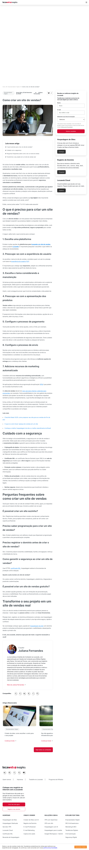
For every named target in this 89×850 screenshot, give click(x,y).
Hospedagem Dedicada (10, 823)
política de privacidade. (50, 848)
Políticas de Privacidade (67, 127)
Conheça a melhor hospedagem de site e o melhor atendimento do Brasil (28, 428)
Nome (58, 102)
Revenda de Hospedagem (11, 837)
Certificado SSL (8, 834)
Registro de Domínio (30, 823)
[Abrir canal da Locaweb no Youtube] (24, 772)
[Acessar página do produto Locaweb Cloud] (70, 186)
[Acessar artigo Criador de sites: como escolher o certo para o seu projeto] (19, 724)
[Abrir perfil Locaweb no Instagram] (9, 772)
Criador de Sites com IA (31, 820)
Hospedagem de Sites (10, 820)
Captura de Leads (29, 834)
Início (4, 86)
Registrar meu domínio (14, 809)
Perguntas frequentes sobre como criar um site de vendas (23, 153)
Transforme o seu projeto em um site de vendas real (21, 157)
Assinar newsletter (71, 131)
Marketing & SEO (70, 827)
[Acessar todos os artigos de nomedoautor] (12, 649)
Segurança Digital (71, 837)
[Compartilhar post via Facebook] (20, 693)
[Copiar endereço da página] (33, 693)
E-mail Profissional (30, 827)
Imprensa (20, 779)
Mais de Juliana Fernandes (15, 685)
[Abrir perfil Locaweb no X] (19, 772)
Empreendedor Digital (14, 86)
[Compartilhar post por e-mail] (37, 693)
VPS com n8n (48, 823)
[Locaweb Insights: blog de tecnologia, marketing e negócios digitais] (10, 2)
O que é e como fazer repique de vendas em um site (21, 424)
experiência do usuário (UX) (20, 261)
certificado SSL (16, 568)
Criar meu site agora (14, 804)
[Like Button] (48, 93)
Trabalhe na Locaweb (36, 779)
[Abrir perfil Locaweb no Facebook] (14, 772)
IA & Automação (70, 834)
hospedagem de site (36, 626)
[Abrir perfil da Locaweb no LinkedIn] (4, 772)
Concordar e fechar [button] (80, 847)
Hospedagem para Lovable (53, 830)
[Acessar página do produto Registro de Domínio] (70, 166)
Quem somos (7, 779)
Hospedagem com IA (51, 827)
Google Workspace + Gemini (53, 834)
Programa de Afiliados (56, 779)
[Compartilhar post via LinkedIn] (24, 693)
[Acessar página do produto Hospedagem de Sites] (70, 146)
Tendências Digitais (71, 830)
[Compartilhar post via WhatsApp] (15, 693)
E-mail (59, 109)
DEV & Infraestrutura (71, 823)
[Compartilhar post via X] (28, 693)
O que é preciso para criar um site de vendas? (20, 147)
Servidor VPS (7, 827)
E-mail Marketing (29, 830)
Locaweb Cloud (8, 830)
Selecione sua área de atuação (66, 116)
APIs (41, 384)
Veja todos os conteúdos (43, 750)
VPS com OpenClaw (50, 820)
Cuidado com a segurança (14, 150)
